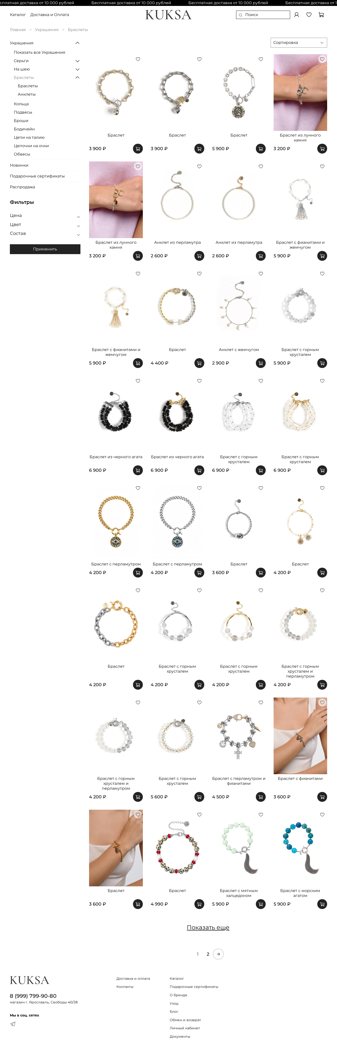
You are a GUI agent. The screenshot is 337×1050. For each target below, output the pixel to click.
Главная (18, 29)
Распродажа (22, 187)
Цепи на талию (29, 137)
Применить (45, 249)
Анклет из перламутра (177, 242)
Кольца (21, 104)
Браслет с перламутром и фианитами (238, 781)
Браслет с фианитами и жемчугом (300, 245)
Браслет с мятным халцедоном (239, 893)
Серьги (21, 60)
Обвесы (22, 154)
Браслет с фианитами (300, 778)
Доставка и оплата (133, 978)
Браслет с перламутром (116, 564)
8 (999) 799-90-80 (33, 996)
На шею (22, 69)
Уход (174, 1003)
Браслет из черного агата (116, 457)
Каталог (18, 14)
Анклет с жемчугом (239, 349)
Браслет (116, 135)
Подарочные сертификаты (37, 176)
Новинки (19, 165)
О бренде (178, 995)
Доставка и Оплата (49, 14)
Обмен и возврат (185, 1020)
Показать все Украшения (39, 52)
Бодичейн (24, 129)
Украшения (47, 29)
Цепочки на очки (31, 145)
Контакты (124, 986)
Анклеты (27, 94)
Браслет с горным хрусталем (300, 352)
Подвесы (23, 112)
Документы (180, 1036)
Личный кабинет (185, 1028)
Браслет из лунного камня (300, 137)
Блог (174, 1011)
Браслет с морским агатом (300, 893)
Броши (21, 120)
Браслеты (24, 77)
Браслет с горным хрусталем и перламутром (300, 671)
